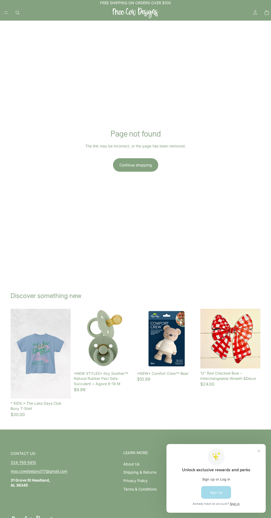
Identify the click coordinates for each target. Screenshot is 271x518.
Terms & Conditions (140, 489)
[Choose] (62, 390)
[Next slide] (65, 354)
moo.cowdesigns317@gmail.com (39, 471)
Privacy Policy (135, 480)
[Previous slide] (16, 354)
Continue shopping (135, 165)
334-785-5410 (23, 462)
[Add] (125, 360)
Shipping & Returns (139, 472)
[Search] (17, 12)
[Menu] (6, 13)
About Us (131, 464)
